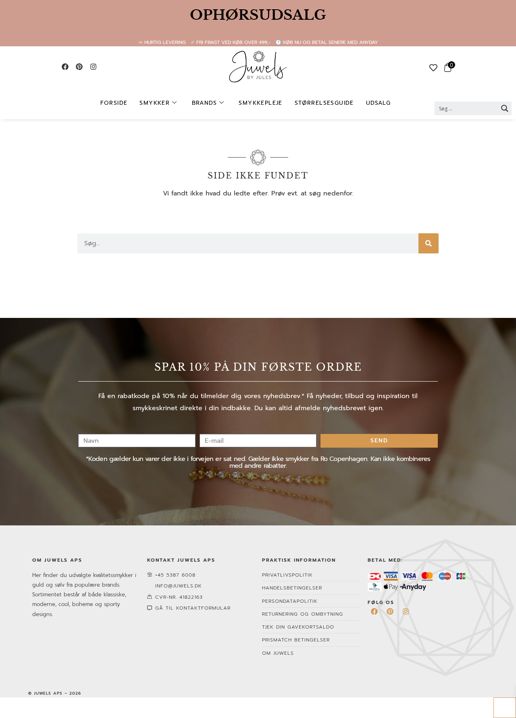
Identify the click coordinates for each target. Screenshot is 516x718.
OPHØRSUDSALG (258, 14)
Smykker (154, 103)
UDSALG (378, 103)
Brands (204, 103)
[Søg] (428, 243)
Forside (114, 103)
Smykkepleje (260, 103)
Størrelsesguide (324, 103)
